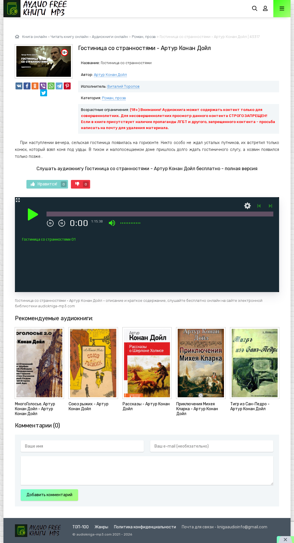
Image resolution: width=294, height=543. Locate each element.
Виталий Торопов (123, 86)
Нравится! (51, 184)
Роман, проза (114, 98)
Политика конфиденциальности (145, 527)
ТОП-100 (80, 527)
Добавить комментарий (49, 494)
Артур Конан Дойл (110, 74)
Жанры (101, 527)
